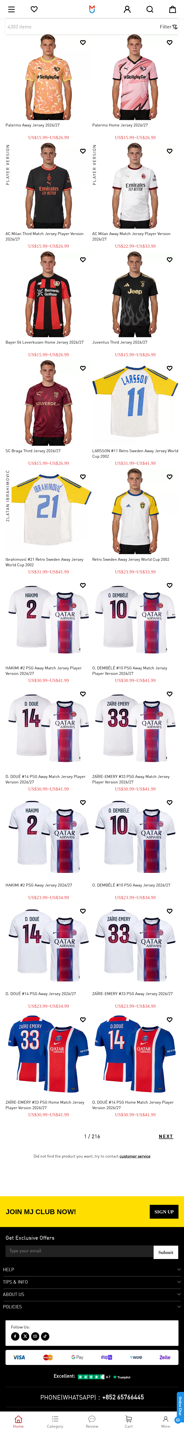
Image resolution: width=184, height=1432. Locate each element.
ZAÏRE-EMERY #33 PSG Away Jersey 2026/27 (132, 994)
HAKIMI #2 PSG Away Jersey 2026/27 (39, 885)
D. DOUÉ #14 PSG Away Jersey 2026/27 (41, 994)
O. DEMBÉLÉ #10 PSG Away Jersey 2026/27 (131, 885)
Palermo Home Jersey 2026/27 (120, 125)
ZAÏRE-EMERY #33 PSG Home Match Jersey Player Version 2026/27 (45, 1105)
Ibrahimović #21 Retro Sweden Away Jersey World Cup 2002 (44, 562)
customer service (135, 1156)
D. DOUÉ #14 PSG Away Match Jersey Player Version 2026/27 (46, 779)
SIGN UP (164, 1211)
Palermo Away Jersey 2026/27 (33, 125)
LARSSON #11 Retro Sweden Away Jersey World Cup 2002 (135, 454)
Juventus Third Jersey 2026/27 (119, 343)
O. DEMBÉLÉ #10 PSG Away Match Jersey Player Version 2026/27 (129, 671)
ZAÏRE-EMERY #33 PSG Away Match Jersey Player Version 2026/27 (131, 779)
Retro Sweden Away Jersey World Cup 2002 (130, 560)
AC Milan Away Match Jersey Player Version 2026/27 (131, 236)
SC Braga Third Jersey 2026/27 (33, 451)
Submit (165, 1252)
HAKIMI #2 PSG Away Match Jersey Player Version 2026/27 (44, 671)
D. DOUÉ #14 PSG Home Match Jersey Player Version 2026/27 (133, 1105)
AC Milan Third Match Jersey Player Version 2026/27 (45, 236)
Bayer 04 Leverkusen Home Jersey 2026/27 (45, 343)
